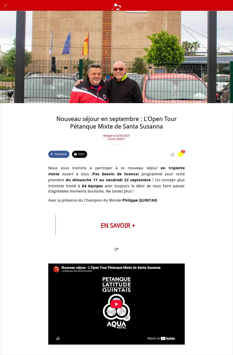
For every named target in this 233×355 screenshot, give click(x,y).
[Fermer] (5, 5)
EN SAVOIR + (118, 225)
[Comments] (181, 155)
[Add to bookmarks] (172, 155)
